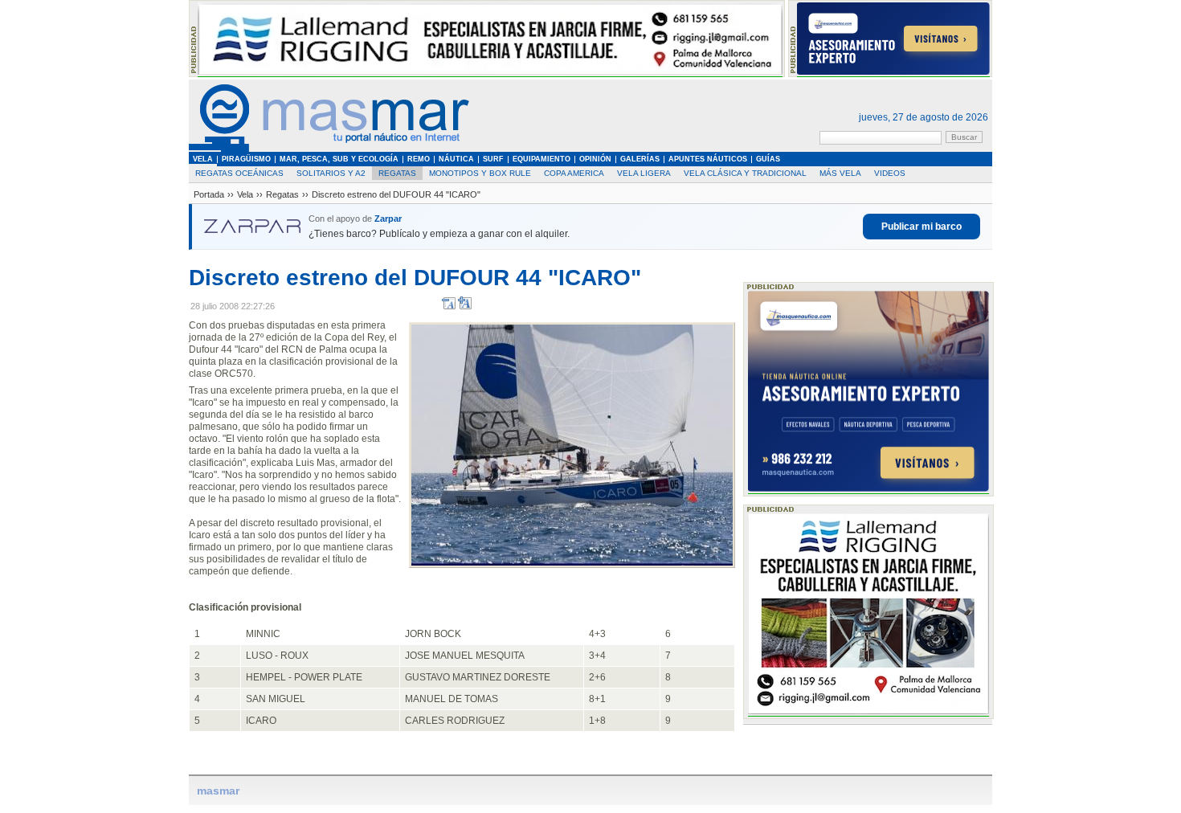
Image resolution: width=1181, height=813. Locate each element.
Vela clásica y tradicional (745, 173)
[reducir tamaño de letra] (449, 306)
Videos (889, 173)
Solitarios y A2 (331, 173)
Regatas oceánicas (239, 173)
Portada (209, 194)
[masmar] (329, 149)
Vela (245, 194)
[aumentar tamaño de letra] (465, 306)
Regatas (397, 173)
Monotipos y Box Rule (480, 173)
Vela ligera (644, 173)
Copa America (574, 173)
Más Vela (840, 173)
